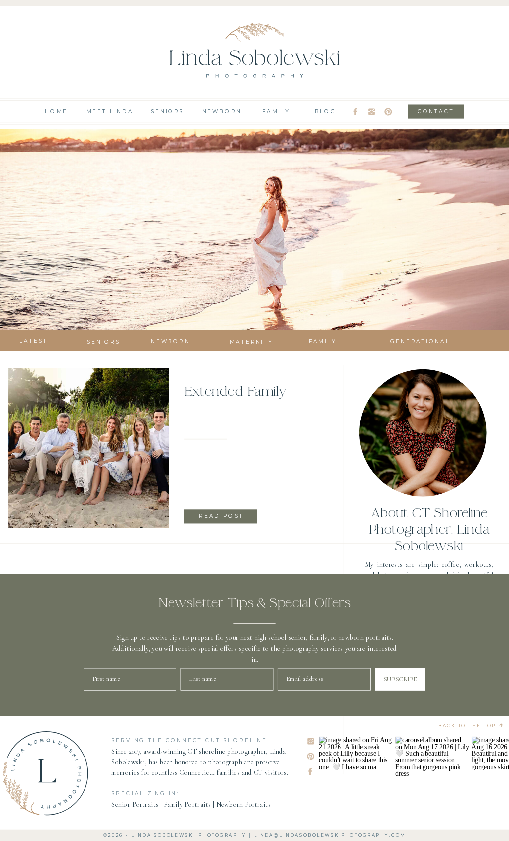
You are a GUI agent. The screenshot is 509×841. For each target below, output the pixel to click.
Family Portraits (187, 804)
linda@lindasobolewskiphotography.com (330, 835)
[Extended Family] (88, 448)
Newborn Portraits (243, 804)
